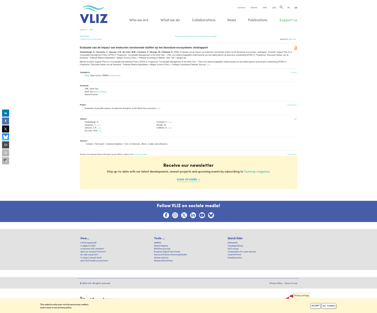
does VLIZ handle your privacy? (94, 261)
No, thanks (329, 306)
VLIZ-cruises (233, 249)
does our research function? (93, 252)
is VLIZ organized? (88, 243)
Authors (294, 72)
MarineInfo (233, 243)
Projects (209, 36)
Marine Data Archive (163, 261)
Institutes (188, 36)
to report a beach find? (91, 258)
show (294, 39)
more (208, 65)
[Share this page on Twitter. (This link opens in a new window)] (5, 129)
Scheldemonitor (235, 258)
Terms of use (291, 283)
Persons (195, 36)
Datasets (202, 36)
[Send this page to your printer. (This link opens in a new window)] (5, 152)
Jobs (274, 8)
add (289, 39)
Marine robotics (161, 258)
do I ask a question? (89, 255)
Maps (215, 36)
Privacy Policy (275, 283)
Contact (241, 8)
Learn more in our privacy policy (55, 308)
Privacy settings (301, 296)
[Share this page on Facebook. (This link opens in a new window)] (5, 121)
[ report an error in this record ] (91, 39)
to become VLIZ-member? (92, 249)
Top (288, 105)
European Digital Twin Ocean (167, 252)
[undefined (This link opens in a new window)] (5, 160)
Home (83, 30)
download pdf (114, 75)
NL (288, 8)
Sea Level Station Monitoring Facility (170, 255)
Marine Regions (99, 92)
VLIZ (87, 75)
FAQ (265, 8)
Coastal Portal (234, 255)
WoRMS (157, 243)
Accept (315, 306)
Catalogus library (235, 246)
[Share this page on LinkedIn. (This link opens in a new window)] (5, 113)
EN (296, 8)
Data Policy (84, 36)
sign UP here (187, 179)
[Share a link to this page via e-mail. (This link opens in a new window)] (5, 144)
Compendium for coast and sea (242, 252)
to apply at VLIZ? (88, 246)
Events (254, 8)
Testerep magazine (256, 171)
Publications (179, 36)
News (231, 20)
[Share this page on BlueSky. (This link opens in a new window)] (5, 136)
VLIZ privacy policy (140, 154)
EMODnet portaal (162, 249)
